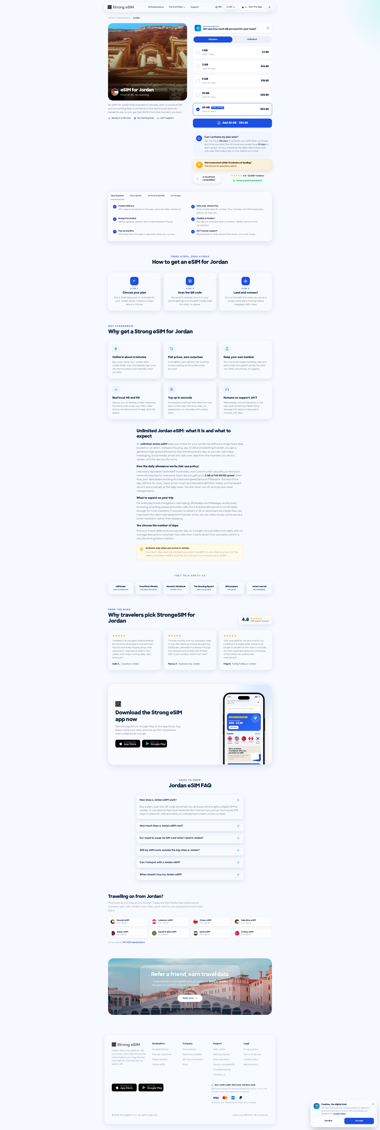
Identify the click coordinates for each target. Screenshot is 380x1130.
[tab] (117, 196)
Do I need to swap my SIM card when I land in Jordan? (171, 838)
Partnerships (176, 7)
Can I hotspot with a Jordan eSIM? (160, 862)
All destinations (160, 1049)
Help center (219, 1049)
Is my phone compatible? (208, 178)
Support (194, 7)
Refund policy (251, 1065)
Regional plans (160, 1060)
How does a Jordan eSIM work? (158, 800)
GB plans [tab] (213, 39)
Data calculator (221, 1060)
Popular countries (161, 1054)
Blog (185, 1065)
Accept (359, 1121)
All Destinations (156, 7)
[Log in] (269, 7)
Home (111, 18)
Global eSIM (158, 1065)
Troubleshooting (222, 1070)
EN (219, 7)
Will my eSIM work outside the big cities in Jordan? (170, 850)
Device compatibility (224, 1065)
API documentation (193, 1060)
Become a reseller (192, 1054)
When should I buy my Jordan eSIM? (161, 875)
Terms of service (252, 1054)
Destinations (123, 18)
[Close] (373, 1104)
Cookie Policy (340, 1114)
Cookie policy (251, 1060)
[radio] (232, 52)
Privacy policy (251, 1049)
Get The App (255, 7)
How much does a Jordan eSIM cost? (161, 826)
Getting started (221, 1054)
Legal (246, 1044)
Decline (328, 1121)
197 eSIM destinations (134, 942)
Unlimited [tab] (252, 39)
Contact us (219, 1075)
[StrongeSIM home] (121, 7)
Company (188, 1044)
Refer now (188, 998)
